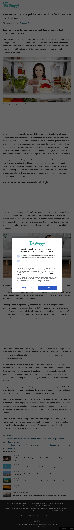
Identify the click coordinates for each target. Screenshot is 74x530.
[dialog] (37, 265)
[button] (37, 265)
